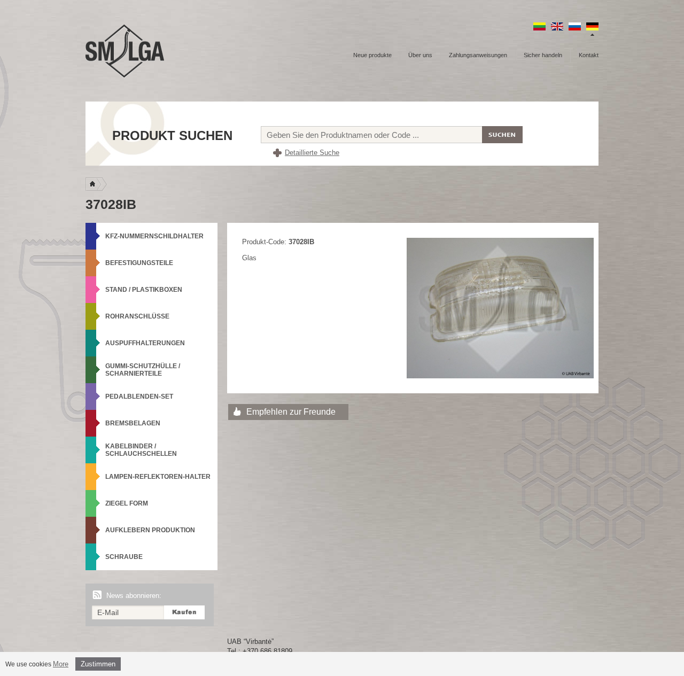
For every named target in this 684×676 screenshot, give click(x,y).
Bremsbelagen (132, 423)
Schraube (124, 557)
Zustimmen (98, 664)
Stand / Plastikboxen (143, 289)
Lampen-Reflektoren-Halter (158, 476)
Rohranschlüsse (137, 316)
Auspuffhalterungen (145, 343)
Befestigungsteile (139, 263)
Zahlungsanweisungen (478, 55)
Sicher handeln (543, 55)
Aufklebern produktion (150, 530)
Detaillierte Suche (312, 153)
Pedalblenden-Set (139, 396)
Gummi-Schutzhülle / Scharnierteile (142, 369)
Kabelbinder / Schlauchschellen (141, 449)
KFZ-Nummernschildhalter (154, 236)
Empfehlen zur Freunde (291, 411)
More (60, 664)
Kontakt (588, 55)
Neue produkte (372, 55)
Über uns (420, 55)
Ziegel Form (126, 503)
